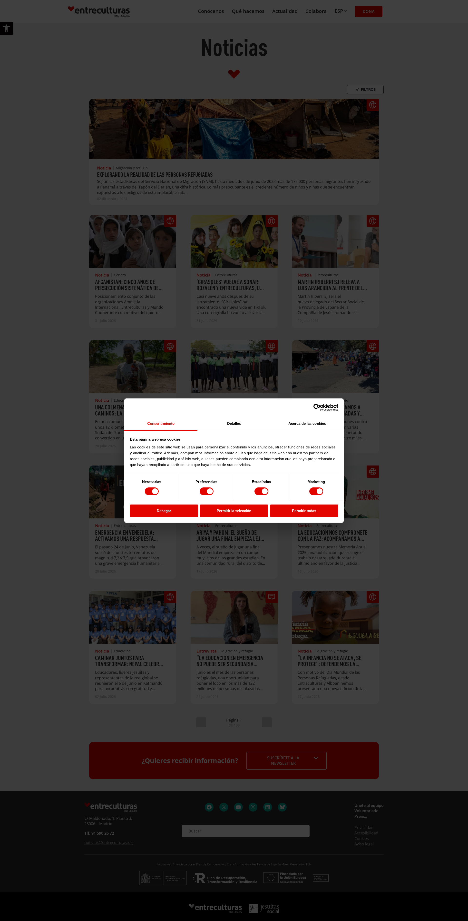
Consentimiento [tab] (161, 423)
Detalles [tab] (234, 423)
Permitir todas (304, 511)
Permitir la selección (234, 511)
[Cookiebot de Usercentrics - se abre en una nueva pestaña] (317, 407)
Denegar (164, 511)
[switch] (207, 491)
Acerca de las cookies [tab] (307, 423)
